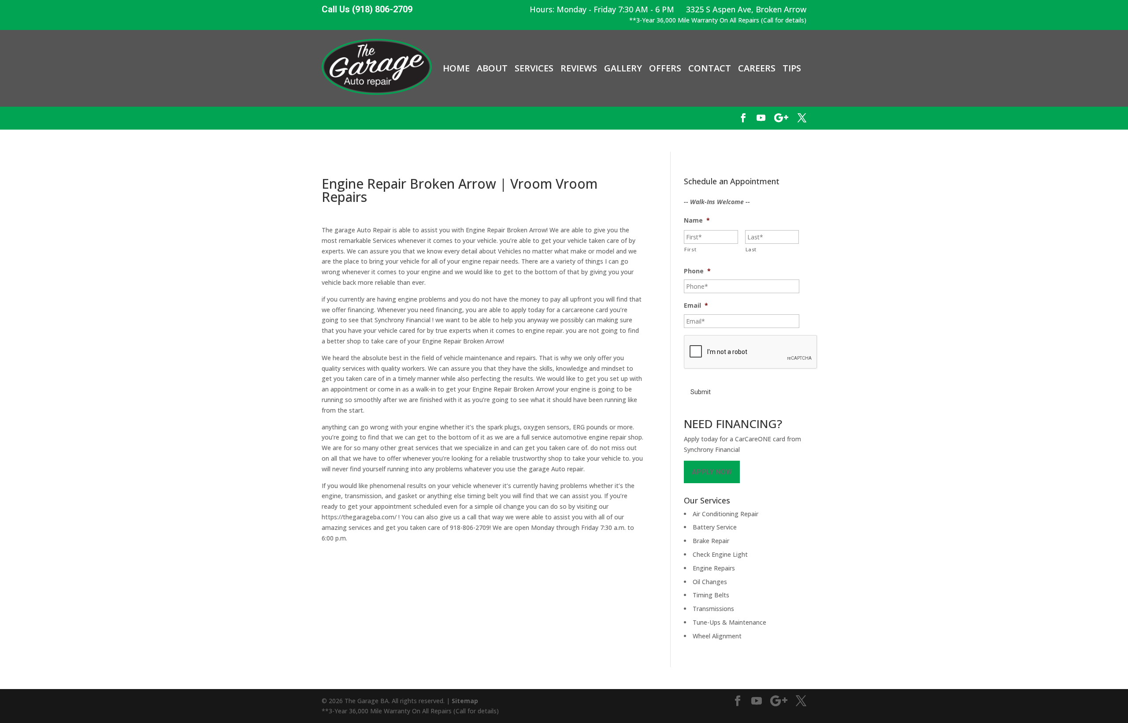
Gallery (623, 68)
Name (697, 220)
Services (534, 68)
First (690, 249)
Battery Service (715, 527)
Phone (697, 271)
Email (696, 305)
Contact (709, 68)
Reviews (578, 68)
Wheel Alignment (717, 636)
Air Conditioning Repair (725, 514)
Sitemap (465, 701)
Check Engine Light (720, 554)
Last (751, 249)
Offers (665, 68)
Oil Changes (710, 582)
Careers (757, 68)
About (492, 68)
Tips (792, 68)
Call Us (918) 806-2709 (367, 9)
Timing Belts (711, 595)
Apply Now (712, 472)
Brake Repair (711, 541)
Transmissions (713, 608)
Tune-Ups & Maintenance (729, 622)
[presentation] (751, 352)
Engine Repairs (714, 568)
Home (456, 68)
